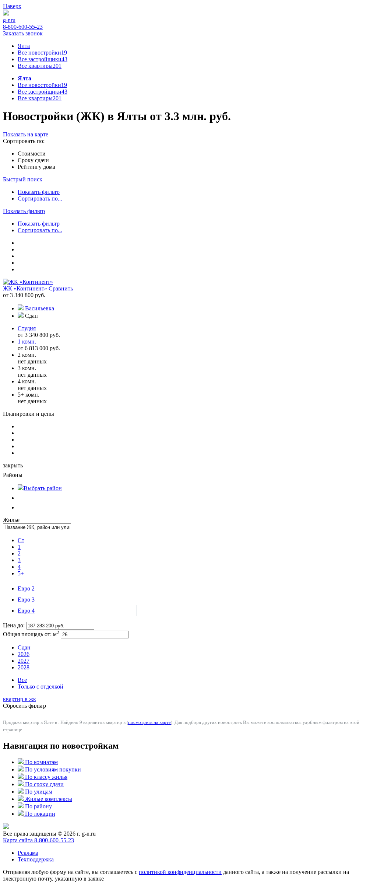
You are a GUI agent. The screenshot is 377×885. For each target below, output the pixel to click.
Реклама (28, 853)
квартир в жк (19, 699)
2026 (23, 654)
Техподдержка (36, 859)
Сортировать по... (40, 198)
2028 (23, 667)
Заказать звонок (23, 33)
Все (22, 680)
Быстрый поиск (22, 179)
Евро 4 (26, 610)
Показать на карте (25, 134)
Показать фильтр (39, 192)
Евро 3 (26, 599)
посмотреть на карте (149, 722)
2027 (23, 661)
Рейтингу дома (36, 167)
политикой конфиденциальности (180, 872)
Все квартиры (39, 66)
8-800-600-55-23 (23, 27)
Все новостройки (42, 52)
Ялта (24, 46)
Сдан (24, 647)
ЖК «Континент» (26, 288)
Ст (21, 540)
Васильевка (39, 308)
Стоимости (32, 153)
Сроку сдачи (33, 160)
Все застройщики (42, 59)
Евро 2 (26, 588)
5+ (21, 573)
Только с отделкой (40, 686)
